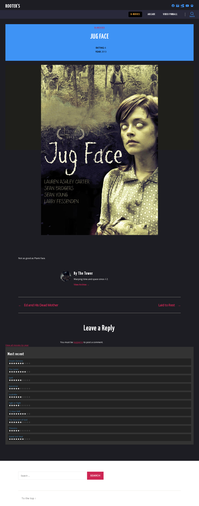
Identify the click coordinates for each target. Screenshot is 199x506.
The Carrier (14, 369)
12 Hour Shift (14, 411)
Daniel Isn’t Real (16, 436)
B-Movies (135, 14)
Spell (11, 377)
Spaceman (13, 386)
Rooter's (12, 6)
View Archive (81, 284)
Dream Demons (16, 361)
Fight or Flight (15, 403)
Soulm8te (13, 394)
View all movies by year (17, 345)
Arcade (151, 14)
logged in (78, 342)
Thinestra (13, 428)
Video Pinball (170, 14)
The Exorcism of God (18, 419)
